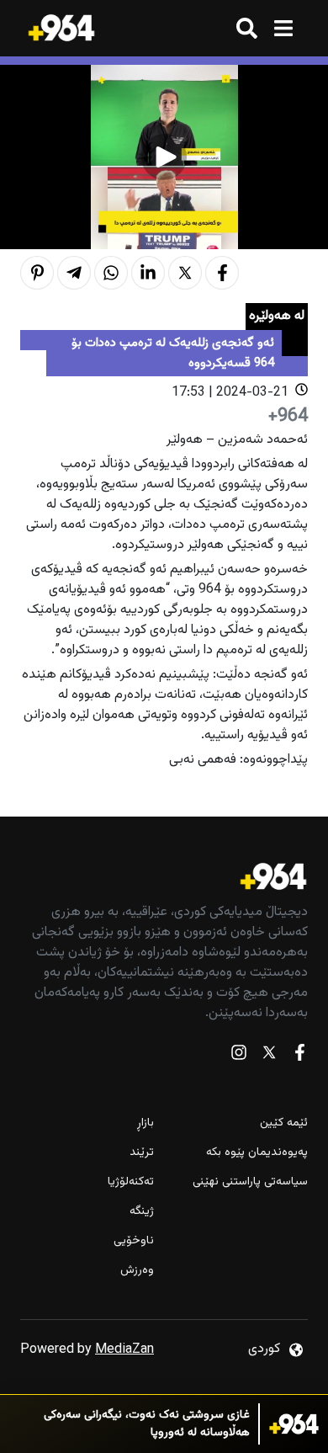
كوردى (264, 1349)
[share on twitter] (185, 273)
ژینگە (142, 1212)
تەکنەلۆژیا (131, 1182)
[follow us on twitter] (269, 1056)
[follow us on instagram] (238, 1056)
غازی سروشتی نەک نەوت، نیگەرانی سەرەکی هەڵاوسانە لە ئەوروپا (147, 1424)
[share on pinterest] (37, 273)
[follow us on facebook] (299, 1056)
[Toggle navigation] (283, 28)
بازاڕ (145, 1123)
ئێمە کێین (284, 1123)
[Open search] (247, 28)
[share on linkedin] (148, 273)
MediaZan (124, 1349)
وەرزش (137, 1271)
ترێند (142, 1153)
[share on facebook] (222, 273)
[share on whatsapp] (111, 273)
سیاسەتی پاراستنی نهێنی (250, 1182)
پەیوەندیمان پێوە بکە (257, 1153)
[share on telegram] (74, 273)
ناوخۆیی (134, 1241)
